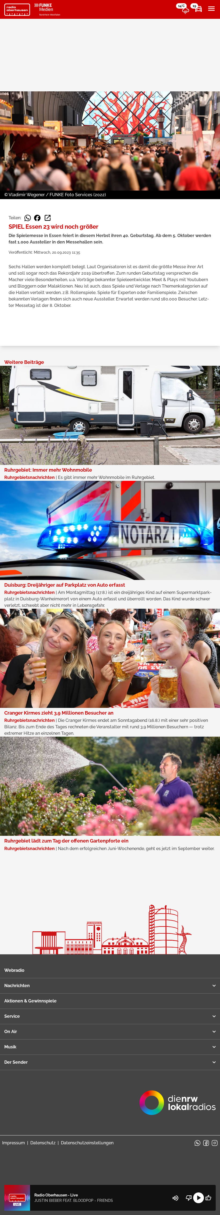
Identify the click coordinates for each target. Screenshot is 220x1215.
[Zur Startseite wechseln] (17, 9)
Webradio (14, 970)
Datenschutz (43, 1142)
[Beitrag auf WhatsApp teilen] (27, 218)
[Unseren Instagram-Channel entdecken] (214, 1143)
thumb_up (208, 1198)
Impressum (13, 1142)
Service (12, 1016)
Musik (10, 1046)
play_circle (198, 1197)
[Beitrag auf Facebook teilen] (37, 218)
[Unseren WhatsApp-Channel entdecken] (197, 1143)
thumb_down (189, 1198)
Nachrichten (17, 985)
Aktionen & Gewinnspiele (30, 1000)
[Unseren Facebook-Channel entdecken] (206, 1143)
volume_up (175, 1198)
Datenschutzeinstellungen (87, 1142)
